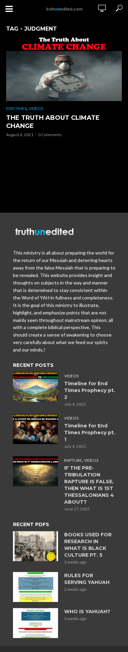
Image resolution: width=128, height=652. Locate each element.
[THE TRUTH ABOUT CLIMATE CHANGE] (64, 68)
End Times (16, 108)
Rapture (73, 460)
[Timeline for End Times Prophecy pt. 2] (35, 387)
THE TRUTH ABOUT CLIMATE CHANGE (53, 122)
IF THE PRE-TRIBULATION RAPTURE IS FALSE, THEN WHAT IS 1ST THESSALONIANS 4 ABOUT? (89, 485)
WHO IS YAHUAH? (87, 611)
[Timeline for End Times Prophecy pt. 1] (35, 429)
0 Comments (50, 134)
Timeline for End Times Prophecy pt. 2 (89, 390)
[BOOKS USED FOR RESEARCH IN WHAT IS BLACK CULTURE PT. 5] (35, 546)
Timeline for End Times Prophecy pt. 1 (89, 432)
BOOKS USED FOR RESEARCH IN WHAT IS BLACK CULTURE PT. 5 (88, 545)
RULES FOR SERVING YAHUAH (87, 578)
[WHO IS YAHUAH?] (35, 623)
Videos (36, 108)
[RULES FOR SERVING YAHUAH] (35, 587)
